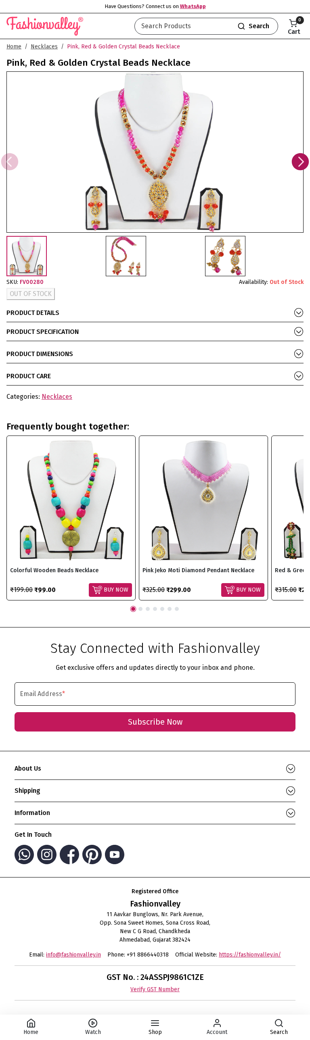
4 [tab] (155, 609)
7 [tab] (177, 609)
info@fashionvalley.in (73, 954)
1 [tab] (133, 609)
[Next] (300, 161)
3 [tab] (148, 609)
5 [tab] (162, 609)
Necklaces (44, 46)
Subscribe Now (155, 722)
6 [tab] (170, 609)
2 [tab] (140, 609)
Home (13, 46)
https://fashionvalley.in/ (250, 954)
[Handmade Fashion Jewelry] (44, 24)
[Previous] (9, 161)
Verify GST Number (155, 989)
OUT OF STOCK (31, 294)
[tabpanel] (71, 518)
